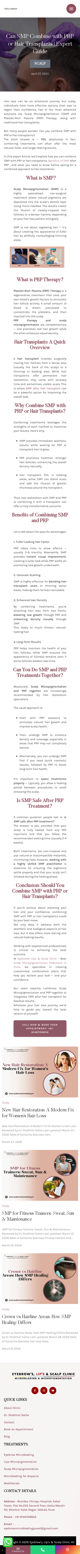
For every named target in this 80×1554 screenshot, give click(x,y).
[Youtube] (52, 1390)
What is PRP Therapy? (40, 280)
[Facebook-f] (34, 1390)
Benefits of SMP (58, 160)
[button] (69, 1537)
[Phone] (42, 1549)
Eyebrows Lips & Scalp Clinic (37, 958)
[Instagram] (43, 1390)
